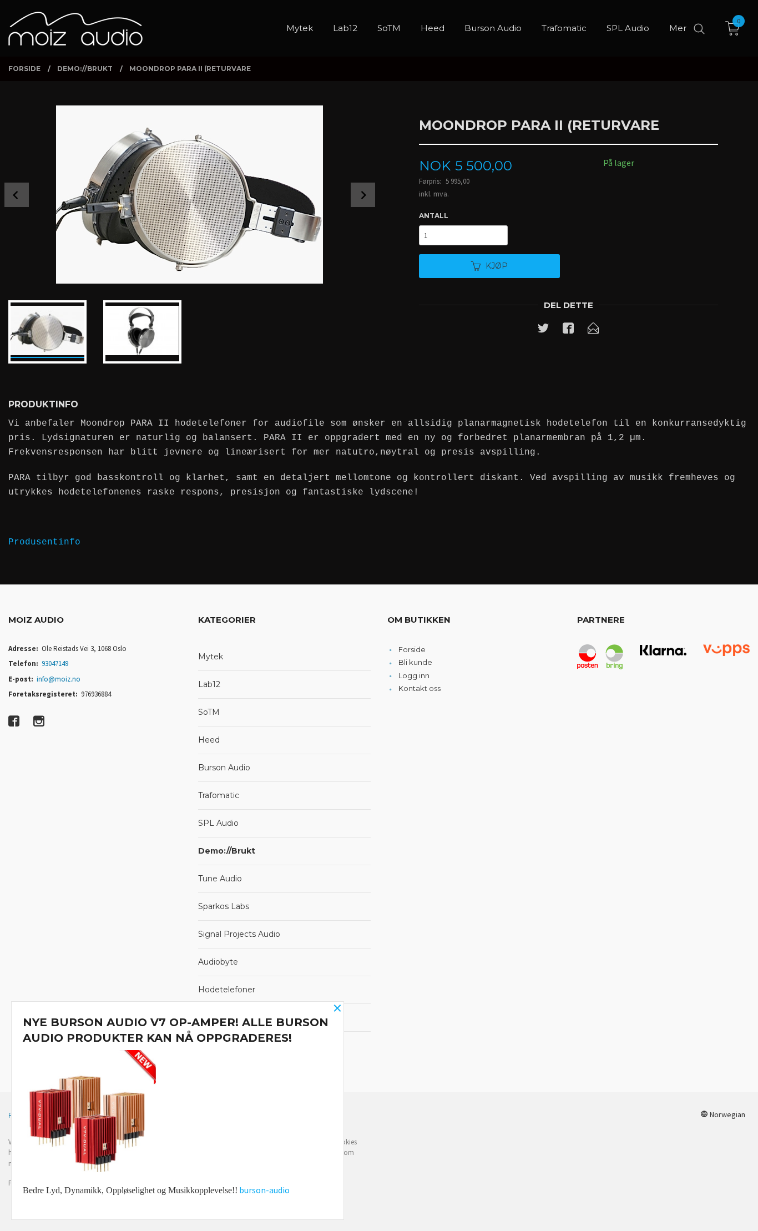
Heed (209, 740)
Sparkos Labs (223, 906)
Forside (412, 649)
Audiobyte (218, 962)
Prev (16, 195)
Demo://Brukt (226, 851)
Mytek (210, 657)
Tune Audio (220, 879)
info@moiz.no (58, 679)
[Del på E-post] (593, 330)
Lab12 (209, 684)
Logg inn (413, 675)
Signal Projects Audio (239, 934)
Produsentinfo (44, 542)
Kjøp (497, 266)
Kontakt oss (419, 688)
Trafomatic (218, 795)
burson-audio (264, 1189)
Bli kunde (415, 662)
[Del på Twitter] (543, 330)
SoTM (209, 712)
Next (363, 195)
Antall (433, 215)
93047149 (55, 663)
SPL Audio (218, 823)
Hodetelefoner (226, 990)
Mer (677, 28)
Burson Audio (224, 768)
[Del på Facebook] (568, 330)
